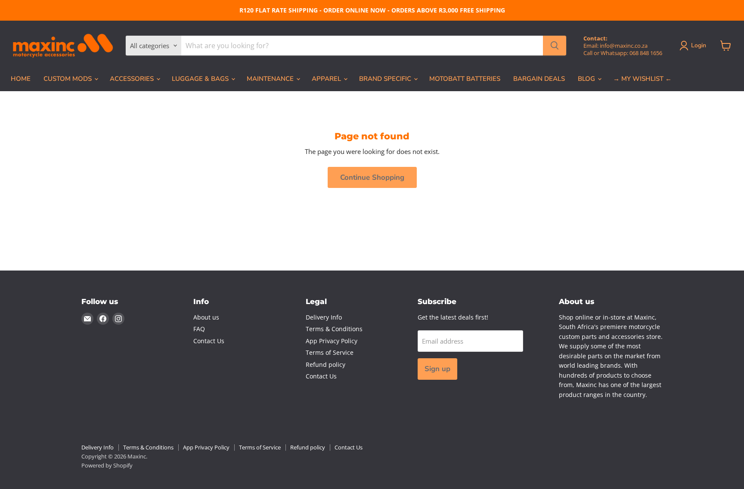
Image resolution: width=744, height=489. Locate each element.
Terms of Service (329, 352)
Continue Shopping (372, 177)
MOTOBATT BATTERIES (464, 78)
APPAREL (327, 78)
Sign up (437, 369)
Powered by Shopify (107, 465)
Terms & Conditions (334, 329)
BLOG (587, 78)
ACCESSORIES (132, 78)
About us (206, 317)
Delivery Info (324, 317)
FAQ (199, 329)
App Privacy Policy (331, 341)
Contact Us (208, 341)
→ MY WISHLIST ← (642, 78)
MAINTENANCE (271, 78)
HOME (21, 78)
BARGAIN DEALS (539, 78)
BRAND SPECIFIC (386, 78)
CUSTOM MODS (68, 78)
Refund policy (325, 364)
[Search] (554, 45)
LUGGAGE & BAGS (201, 78)
